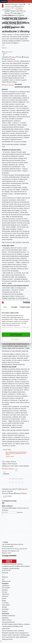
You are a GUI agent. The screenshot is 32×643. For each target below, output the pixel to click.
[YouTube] (9, 28)
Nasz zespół (6, 605)
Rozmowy (5, 596)
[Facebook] (5, 28)
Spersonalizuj (15, 339)
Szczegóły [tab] (14, 307)
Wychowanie (6, 588)
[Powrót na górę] (1, 641)
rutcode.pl (21, 630)
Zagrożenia (5, 594)
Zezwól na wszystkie (16, 334)
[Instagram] (14, 28)
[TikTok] (11, 28)
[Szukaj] (29, 4)
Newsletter (5, 609)
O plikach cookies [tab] (25, 307)
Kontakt (4, 607)
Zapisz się (20, 512)
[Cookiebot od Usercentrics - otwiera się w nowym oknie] (23, 302)
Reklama (4, 611)
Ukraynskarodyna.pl (8, 622)
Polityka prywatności (8, 615)
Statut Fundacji (6, 620)
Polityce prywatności (7, 530)
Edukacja (5, 590)
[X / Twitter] (7, 28)
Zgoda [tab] (5, 307)
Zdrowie (4, 592)
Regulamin (5, 618)
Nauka (4, 598)
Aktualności (5, 585)
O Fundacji (8, 26)
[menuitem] (13, 2)
